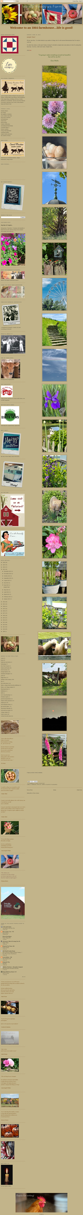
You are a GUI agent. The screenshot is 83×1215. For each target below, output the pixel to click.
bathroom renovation (5, 662)
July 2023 (6, 582)
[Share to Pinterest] (36, 781)
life (2, 681)
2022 (4, 601)
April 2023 (6, 592)
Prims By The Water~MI (8, 946)
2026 (4, 562)
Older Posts (79, 790)
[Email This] (30, 781)
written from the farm (6, 716)
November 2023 (8, 573)
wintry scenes (4, 714)
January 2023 (7, 599)
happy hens (3, 677)
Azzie (2, 658)
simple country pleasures (49, 784)
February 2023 (7, 596)
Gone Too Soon (6, 973)
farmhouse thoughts (5, 673)
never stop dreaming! (6, 695)
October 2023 (7, 576)
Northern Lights (4, 697)
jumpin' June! (31, 37)
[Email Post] (28, 781)
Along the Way (6, 962)
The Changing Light (7, 958)
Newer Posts (30, 790)
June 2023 (6, 585)
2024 (4, 567)
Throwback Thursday (6, 708)
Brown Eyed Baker (7, 936)
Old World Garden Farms (9, 951)
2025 (4, 564)
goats (2, 675)
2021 (4, 604)
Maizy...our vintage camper (7, 687)
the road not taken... (5, 706)
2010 (4, 629)
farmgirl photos (36, 784)
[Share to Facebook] (35, 781)
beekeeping (3, 664)
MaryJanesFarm (4, 689)
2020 (4, 606)
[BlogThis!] (32, 781)
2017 (4, 613)
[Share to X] (33, 781)
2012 (4, 624)
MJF (2, 693)
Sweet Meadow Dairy (6, 704)
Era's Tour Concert (5, 666)
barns (2, 660)
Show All (23, 976)
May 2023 (6, 590)
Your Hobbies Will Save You (9, 928)
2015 (4, 617)
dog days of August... (6, 225)
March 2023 (7, 594)
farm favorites (4, 669)
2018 (4, 611)
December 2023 (7, 571)
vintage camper (4, 712)
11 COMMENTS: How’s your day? (36, 783)
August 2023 (7, 580)
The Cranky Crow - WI (8, 931)
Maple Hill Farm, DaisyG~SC (10, 972)
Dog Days (5, 963)
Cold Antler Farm (7, 927)
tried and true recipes (5, 710)
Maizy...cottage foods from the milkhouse (10, 685)
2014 (4, 620)
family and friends (5, 668)
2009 (4, 631)
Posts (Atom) (36, 793)
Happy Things (5, 942)
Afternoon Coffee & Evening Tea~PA (11, 941)
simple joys (3, 702)
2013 (4, 622)
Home (54, 790)
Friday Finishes (6, 947)
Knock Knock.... (6, 933)
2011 (4, 627)
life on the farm (4, 683)
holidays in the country (6, 679)
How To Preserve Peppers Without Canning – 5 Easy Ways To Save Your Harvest (12, 953)
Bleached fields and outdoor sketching (10, 968)
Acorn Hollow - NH (7, 957)
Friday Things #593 (7, 938)
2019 (4, 608)
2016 (4, 615)
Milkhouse (3, 691)
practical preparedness (6, 698)
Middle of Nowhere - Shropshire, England (13, 967)
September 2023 (8, 578)
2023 (4, 569)
